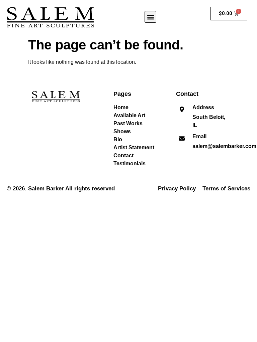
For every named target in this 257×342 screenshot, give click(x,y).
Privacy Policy (177, 188)
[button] (150, 17)
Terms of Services (226, 188)
